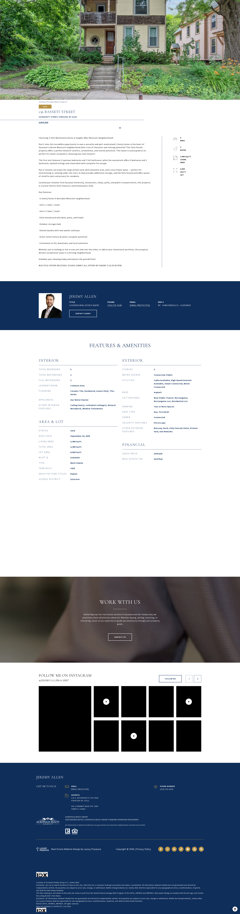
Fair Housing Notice (74, 819)
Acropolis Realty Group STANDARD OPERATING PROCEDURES (112, 819)
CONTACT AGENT (83, 313)
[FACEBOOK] (160, 849)
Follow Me (170, 679)
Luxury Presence (92, 849)
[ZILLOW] (194, 849)
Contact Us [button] (120, 637)
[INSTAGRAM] (167, 849)
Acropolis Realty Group (76, 817)
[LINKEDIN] (174, 849)
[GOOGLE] (201, 849)
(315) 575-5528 (115, 305)
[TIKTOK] (181, 849)
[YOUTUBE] (187, 849)
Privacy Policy (143, 849)
